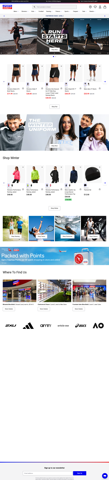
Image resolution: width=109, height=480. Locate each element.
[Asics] (81, 326)
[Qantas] (54, 256)
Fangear (75, 11)
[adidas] (28, 326)
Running (48, 11)
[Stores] (90, 7)
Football (41, 11)
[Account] (100, 7)
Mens (15, 11)
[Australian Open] (98, 326)
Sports (67, 11)
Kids (32, 11)
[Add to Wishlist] (23, 66)
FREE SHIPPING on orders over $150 (20, 1)
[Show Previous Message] (4, 16)
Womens (24, 11)
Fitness (57, 11)
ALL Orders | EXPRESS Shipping (53, 1)
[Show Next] (105, 82)
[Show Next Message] (105, 16)
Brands (92, 11)
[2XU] (11, 326)
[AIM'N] (46, 326)
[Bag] (105, 7)
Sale (83, 11)
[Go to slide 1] (53, 56)
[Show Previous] (4, 82)
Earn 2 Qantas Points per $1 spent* (89, 1)
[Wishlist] (95, 7)
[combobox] (54, 7)
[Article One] (63, 326)
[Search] (34, 7)
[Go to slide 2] (55, 56)
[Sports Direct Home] (7, 7)
